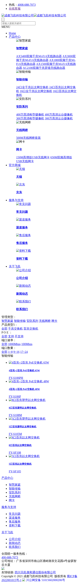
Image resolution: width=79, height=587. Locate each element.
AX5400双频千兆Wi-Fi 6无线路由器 (39, 56)
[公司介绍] (23, 270)
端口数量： (8, 348)
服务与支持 (16, 200)
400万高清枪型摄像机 (30, 114)
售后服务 (22, 243)
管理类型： (8, 317)
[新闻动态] (23, 285)
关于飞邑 (15, 266)
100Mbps (26, 344)
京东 (19, 192)
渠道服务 (22, 227)
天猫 (19, 176)
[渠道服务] (23, 219)
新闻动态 (22, 293)
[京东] (20, 184)
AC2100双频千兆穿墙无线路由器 (44, 67)
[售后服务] (23, 235)
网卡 (19, 149)
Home (12, 33)
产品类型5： (9, 324)
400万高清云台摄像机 (59, 114)
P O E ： (6, 332)
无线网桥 (22, 130)
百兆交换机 (31, 328)
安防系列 (22, 106)
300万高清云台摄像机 (59, 118)
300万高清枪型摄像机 (30, 118)
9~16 (16, 351)
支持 (11, 336)
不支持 (19, 336)
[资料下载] (23, 250)
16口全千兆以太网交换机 (36, 91)
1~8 (10, 351)
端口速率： (8, 340)
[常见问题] (23, 204)
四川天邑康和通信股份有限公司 (35, 572)
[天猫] (20, 169)
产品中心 (15, 36)
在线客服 (15, 8)
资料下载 (22, 258)
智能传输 (22, 79)
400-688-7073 (9, 557)
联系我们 (22, 309)
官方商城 (15, 165)
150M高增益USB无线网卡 (33, 157)
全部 (4, 328)
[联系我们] (23, 301)
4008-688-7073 (27, 4)
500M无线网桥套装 (28, 137)
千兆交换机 (15, 328)
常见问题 (22, 211)
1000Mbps (14, 344)
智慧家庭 (22, 48)
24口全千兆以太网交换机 (32, 87)
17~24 (24, 351)
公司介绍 (22, 278)
